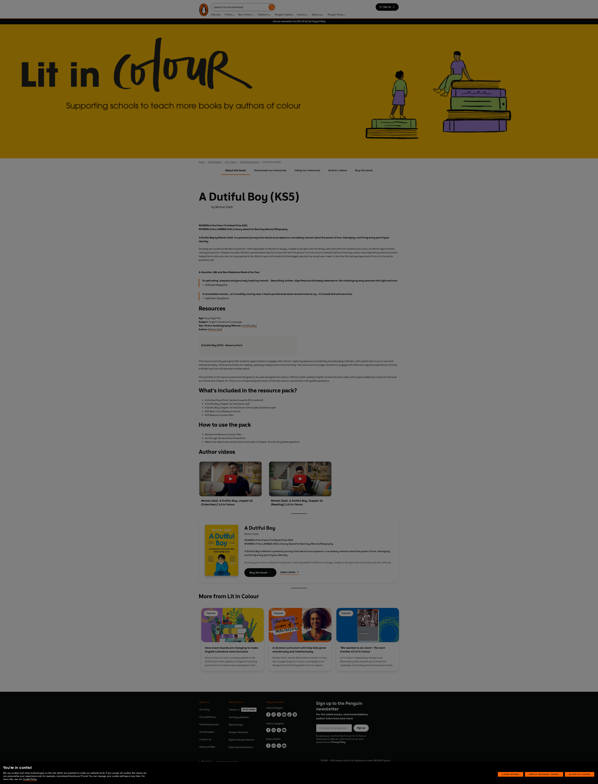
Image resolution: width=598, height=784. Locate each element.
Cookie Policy (30, 779)
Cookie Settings (510, 774)
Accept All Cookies (579, 774)
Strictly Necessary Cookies (544, 774)
